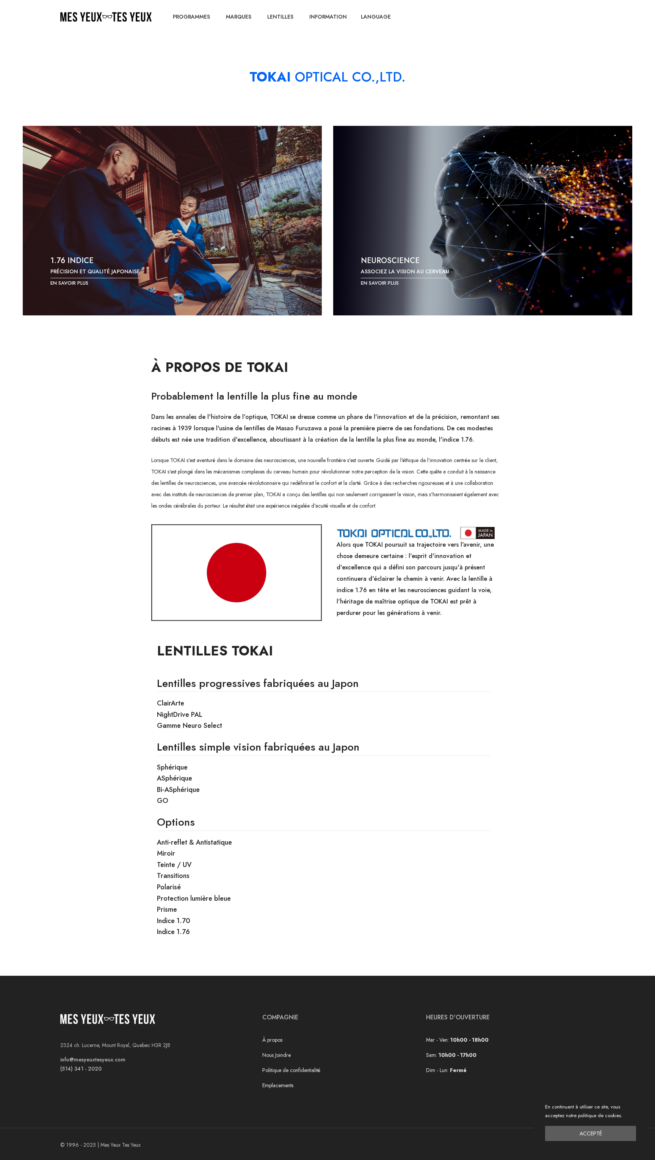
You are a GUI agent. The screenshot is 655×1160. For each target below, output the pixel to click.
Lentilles (280, 16)
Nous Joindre (276, 1055)
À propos (272, 1040)
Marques (238, 16)
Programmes (191, 16)
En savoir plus (69, 283)
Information (328, 16)
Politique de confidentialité (291, 1070)
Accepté (591, 1133)
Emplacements (277, 1085)
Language (376, 16)
